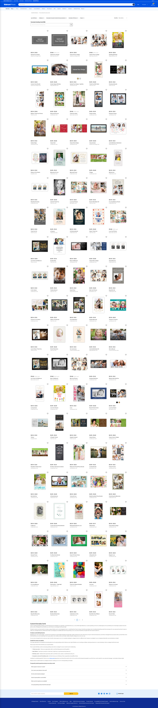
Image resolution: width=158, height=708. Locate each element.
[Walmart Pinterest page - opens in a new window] (104, 693)
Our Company (55, 701)
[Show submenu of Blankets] (45, 8)
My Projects (22, 0)
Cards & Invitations (34, 12)
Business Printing (77, 8)
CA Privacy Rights (61, 703)
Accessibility (96, 701)
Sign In (153, 0)
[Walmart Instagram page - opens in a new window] (109, 693)
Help (138, 4)
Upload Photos (36, 0)
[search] (71, 24)
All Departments (35, 701)
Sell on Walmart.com (64, 701)
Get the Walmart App (114, 701)
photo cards (52, 658)
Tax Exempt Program (103, 701)
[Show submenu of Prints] (18, 8)
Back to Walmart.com (8, 0)
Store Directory (43, 701)
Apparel (58, 8)
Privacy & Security (52, 703)
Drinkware (64, 8)
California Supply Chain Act (72, 703)
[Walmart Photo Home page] (9, 4)
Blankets (43, 8)
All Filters (35, 18)
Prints (17, 8)
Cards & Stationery (23, 8)
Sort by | (116, 18)
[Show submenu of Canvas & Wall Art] (40, 8)
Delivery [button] (41, 18)
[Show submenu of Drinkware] (66, 8)
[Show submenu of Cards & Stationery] (27, 8)
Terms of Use (122, 701)
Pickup (12, 8)
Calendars (70, 8)
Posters (30, 8)
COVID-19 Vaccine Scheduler (79, 701)
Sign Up (71, 693)
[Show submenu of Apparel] (60, 8)
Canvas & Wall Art (37, 8)
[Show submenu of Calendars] (72, 8)
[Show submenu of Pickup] (14, 8)
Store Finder (16, 0)
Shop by (82, 8)
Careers (49, 701)
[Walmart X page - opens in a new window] (101, 693)
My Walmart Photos (28, 0)
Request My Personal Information (102, 703)
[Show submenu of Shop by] (84, 8)
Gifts (54, 8)
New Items (8, 8)
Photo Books (49, 8)
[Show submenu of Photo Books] (52, 8)
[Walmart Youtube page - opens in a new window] (107, 693)
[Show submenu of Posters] (32, 8)
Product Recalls (89, 701)
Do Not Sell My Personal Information (86, 703)
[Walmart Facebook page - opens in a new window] (99, 693)
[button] (40, 31)
